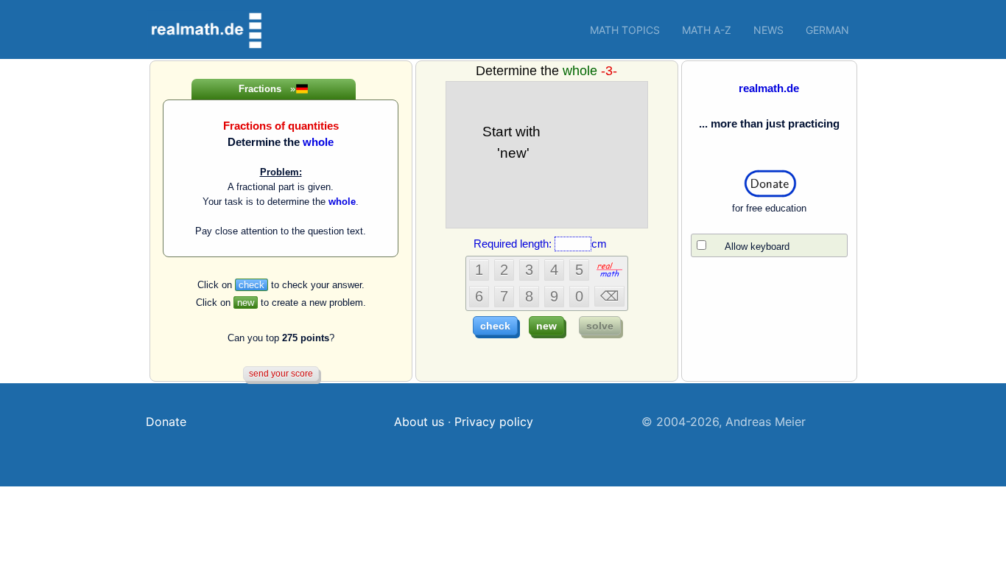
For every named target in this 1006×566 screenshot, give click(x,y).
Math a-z (706, 30)
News (768, 30)
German (827, 30)
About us (419, 421)
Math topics (625, 30)
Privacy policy (493, 421)
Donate (166, 421)
